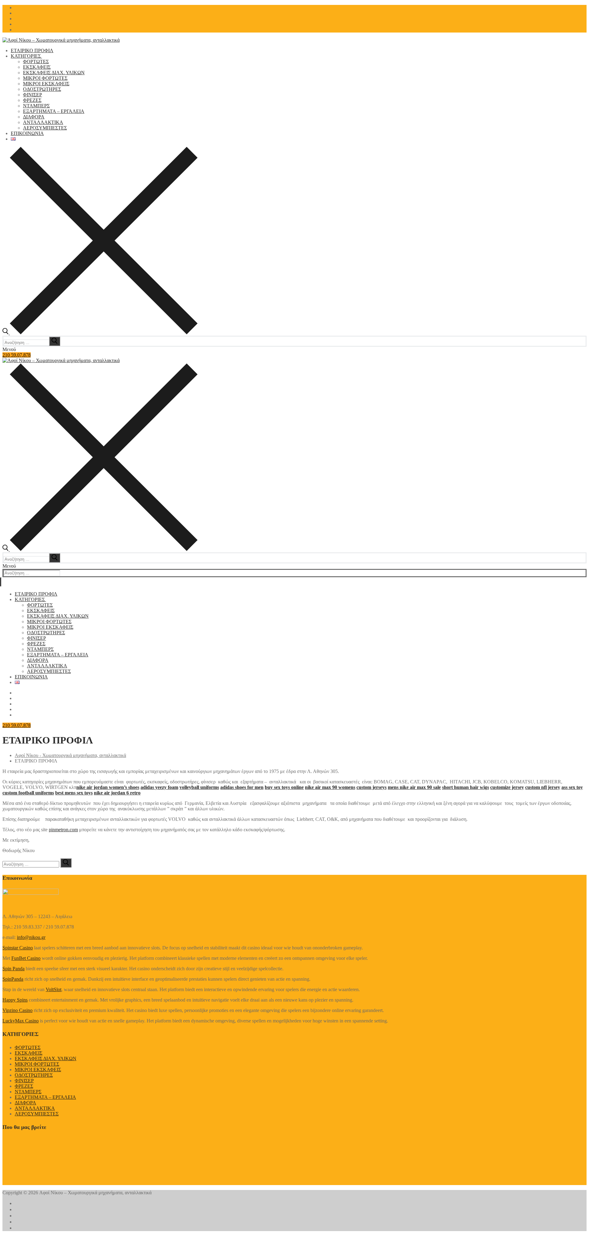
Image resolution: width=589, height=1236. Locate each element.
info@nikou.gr (31, 937)
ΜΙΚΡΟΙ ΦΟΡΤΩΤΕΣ (37, 1064)
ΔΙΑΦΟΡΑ (25, 1102)
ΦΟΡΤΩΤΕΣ (27, 1047)
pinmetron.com (63, 829)
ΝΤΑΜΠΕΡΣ (28, 1091)
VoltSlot (53, 989)
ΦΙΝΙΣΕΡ (24, 1080)
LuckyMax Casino (20, 1020)
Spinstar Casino (17, 947)
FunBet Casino (25, 958)
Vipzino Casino (17, 1010)
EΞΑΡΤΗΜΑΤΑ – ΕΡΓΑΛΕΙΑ (45, 1097)
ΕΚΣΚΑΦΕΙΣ (28, 1053)
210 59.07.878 (16, 354)
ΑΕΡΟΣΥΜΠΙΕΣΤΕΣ (37, 1113)
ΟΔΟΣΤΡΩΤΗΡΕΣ (34, 1075)
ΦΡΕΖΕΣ (24, 1086)
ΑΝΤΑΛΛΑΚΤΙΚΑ (35, 1108)
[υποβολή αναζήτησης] (54, 341)
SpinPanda (12, 979)
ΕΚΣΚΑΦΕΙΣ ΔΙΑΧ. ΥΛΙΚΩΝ (45, 1058)
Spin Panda (13, 968)
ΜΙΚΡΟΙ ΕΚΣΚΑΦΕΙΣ (38, 1069)
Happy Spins (15, 999)
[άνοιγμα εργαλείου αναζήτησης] (100, 332)
